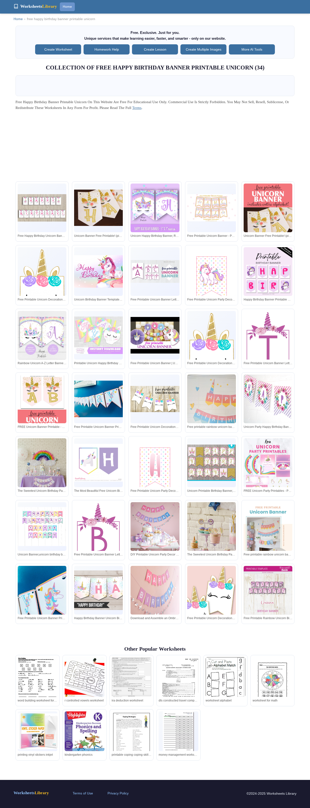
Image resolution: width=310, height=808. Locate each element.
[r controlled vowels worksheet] (84, 677)
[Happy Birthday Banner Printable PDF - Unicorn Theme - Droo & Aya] (268, 271)
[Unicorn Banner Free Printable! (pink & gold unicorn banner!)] (98, 208)
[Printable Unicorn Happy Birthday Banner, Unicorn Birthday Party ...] (98, 335)
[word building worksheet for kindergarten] (37, 680)
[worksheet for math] (272, 682)
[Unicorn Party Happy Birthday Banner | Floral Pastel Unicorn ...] (268, 399)
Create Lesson (155, 49)
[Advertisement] (155, 147)
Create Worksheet (58, 49)
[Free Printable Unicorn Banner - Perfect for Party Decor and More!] (211, 207)
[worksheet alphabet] (225, 683)
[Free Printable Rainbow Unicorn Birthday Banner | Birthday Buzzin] (268, 590)
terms (136, 108)
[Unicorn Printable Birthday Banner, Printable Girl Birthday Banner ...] (211, 463)
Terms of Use (83, 793)
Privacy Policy (118, 793)
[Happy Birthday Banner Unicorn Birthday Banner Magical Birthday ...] (98, 590)
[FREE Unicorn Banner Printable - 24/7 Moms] (42, 420)
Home (67, 6)
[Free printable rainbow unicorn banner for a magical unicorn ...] (211, 407)
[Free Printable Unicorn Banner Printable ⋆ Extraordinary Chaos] (98, 399)
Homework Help (106, 49)
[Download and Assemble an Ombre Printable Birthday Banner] (155, 590)
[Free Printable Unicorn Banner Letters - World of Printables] (155, 271)
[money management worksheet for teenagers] (178, 731)
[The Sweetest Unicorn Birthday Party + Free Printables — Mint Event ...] (42, 466)
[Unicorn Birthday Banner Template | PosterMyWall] (98, 271)
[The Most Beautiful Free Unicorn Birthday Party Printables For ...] (98, 462)
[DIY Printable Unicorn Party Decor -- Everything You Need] (155, 526)
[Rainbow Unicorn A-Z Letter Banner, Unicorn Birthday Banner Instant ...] (42, 335)
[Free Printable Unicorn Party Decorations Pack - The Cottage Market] (211, 277)
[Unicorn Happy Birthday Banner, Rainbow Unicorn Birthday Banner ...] (155, 208)
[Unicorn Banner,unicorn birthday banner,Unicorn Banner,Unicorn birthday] (42, 526)
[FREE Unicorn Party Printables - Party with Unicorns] (268, 474)
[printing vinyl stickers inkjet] (37, 731)
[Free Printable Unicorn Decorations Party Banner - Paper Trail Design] (42, 291)
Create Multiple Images (203, 49)
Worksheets (31, 793)
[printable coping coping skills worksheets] (131, 737)
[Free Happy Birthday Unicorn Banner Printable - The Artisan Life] (42, 208)
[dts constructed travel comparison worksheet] (178, 682)
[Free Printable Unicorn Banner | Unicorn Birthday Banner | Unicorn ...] (155, 335)
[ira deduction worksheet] (131, 679)
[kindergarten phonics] (84, 737)
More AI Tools (251, 49)
